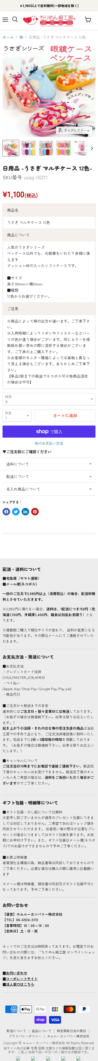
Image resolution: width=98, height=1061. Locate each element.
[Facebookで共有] (6, 511)
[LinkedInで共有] (25, 511)
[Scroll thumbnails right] (91, 148)
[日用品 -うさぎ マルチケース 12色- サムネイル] (11, 148)
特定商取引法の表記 (71, 1030)
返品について (41, 1030)
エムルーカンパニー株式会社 (68, 1036)
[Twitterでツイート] (16, 511)
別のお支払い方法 (49, 443)
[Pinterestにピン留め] (35, 511)
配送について (16, 1030)
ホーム (8, 37)
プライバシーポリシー (25, 1036)
